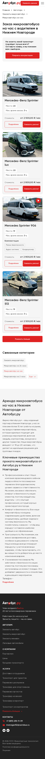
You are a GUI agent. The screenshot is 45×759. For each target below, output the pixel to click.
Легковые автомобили (12, 643)
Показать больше (22, 339)
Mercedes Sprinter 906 (20, 225)
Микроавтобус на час (13, 371)
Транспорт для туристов (14, 678)
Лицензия (6, 750)
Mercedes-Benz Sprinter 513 (21, 301)
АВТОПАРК (7, 625)
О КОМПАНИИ (9, 649)
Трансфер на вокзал (12, 696)
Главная (6, 10)
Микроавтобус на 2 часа (14, 377)
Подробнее (13, 124)
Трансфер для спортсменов (15, 687)
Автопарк (17, 10)
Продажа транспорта (13, 663)
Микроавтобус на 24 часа (15, 366)
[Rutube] (8, 730)
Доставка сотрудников (13, 673)
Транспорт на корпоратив (15, 707)
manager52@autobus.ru (18, 725)
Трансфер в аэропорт (13, 701)
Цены (5, 658)
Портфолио (8, 654)
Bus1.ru (20, 608)
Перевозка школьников (13, 682)
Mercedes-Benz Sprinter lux (21, 162)
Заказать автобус (10, 629)
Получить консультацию (22, 55)
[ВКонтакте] (4, 730)
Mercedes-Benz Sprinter (21, 100)
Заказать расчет (31, 124)
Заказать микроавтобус (13, 14)
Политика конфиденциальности (15, 747)
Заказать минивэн (10, 638)
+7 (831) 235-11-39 (14, 721)
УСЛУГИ (6, 669)
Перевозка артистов (12, 691)
